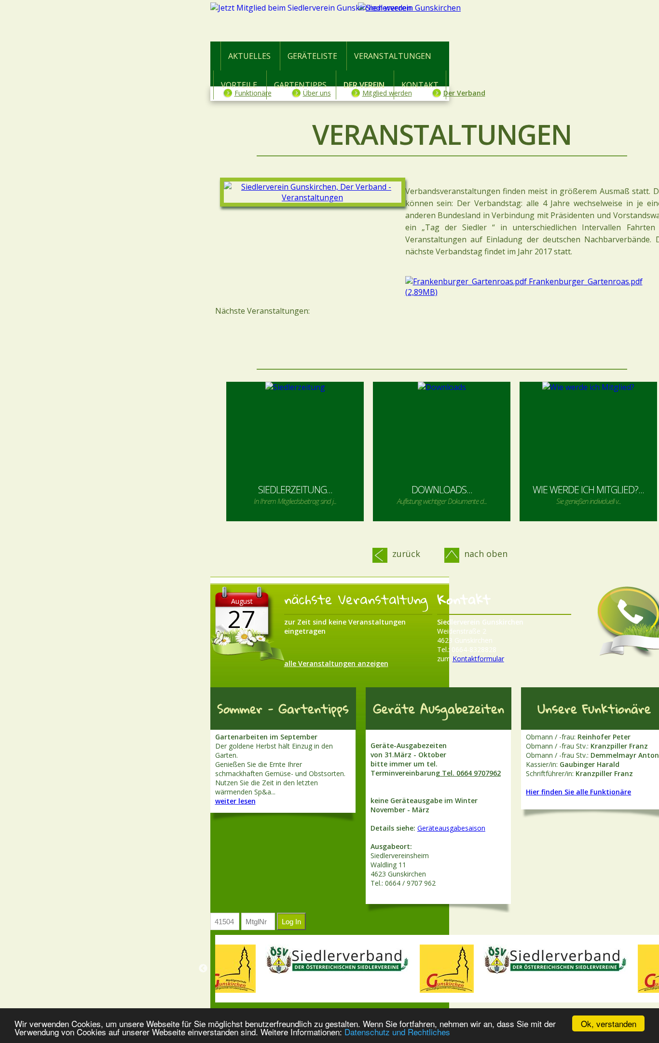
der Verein (363, 85)
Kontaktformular (478, 658)
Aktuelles (249, 56)
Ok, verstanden (608, 1023)
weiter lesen (235, 801)
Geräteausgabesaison (451, 828)
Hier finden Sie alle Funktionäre (578, 791)
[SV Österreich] (337, 959)
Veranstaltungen (392, 56)
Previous (203, 968)
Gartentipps (300, 85)
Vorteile (239, 85)
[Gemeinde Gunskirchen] (229, 969)
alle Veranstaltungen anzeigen (336, 663)
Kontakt (420, 85)
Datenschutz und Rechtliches (397, 1032)
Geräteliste (312, 56)
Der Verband (464, 92)
